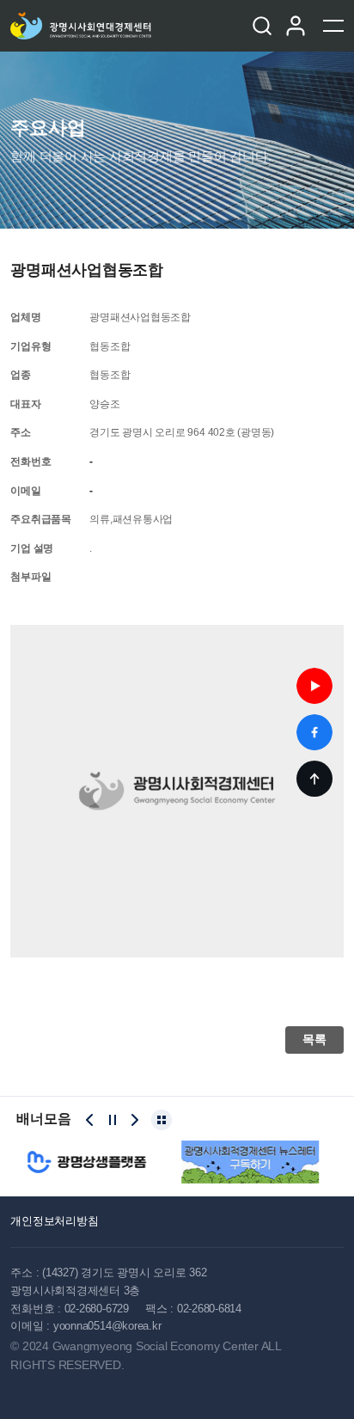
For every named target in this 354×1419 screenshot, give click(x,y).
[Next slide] (135, 1120)
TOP (314, 779)
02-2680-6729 (96, 1308)
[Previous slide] (89, 1120)
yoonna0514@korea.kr (107, 1325)
